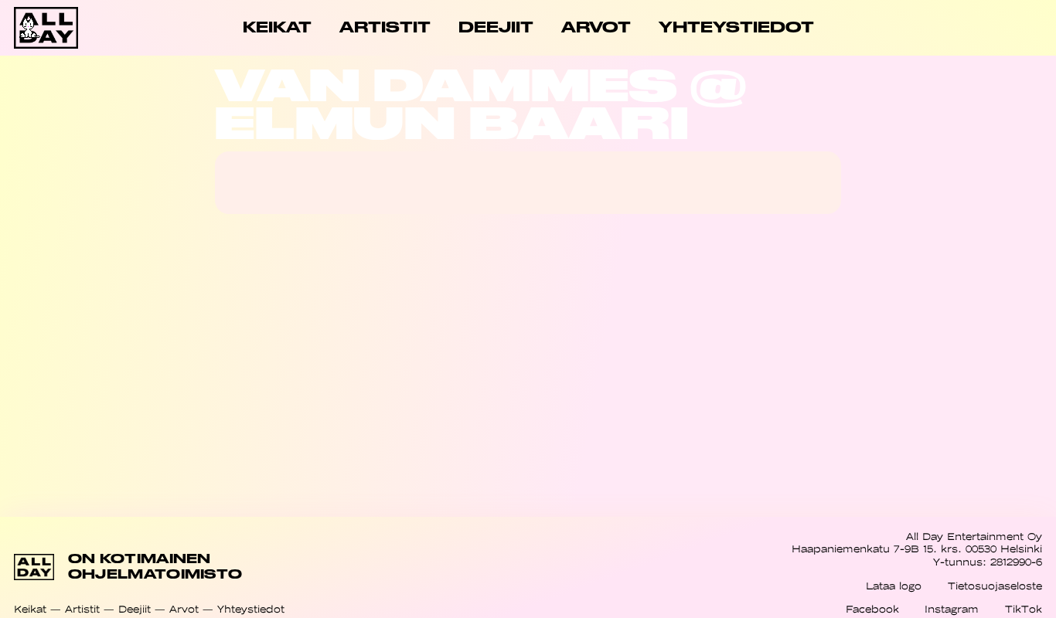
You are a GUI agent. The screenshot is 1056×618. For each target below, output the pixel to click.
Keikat (30, 609)
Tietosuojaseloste (995, 586)
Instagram (952, 609)
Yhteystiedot (250, 609)
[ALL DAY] (65, 28)
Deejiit (134, 609)
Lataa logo (893, 586)
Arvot (184, 609)
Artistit (82, 609)
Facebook (872, 609)
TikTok (1023, 609)
